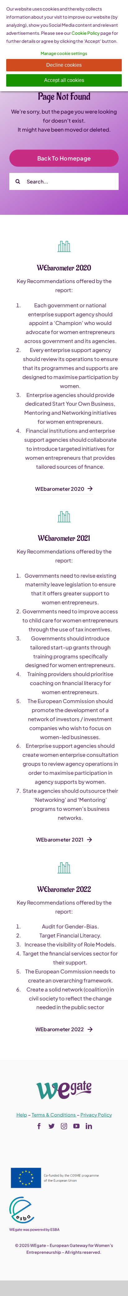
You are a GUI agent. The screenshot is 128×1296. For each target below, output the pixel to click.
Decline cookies (64, 65)
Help (21, 1115)
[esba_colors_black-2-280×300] (21, 1199)
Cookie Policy (85, 33)
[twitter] (51, 1126)
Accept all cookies (64, 80)
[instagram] (64, 1126)
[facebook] (39, 1126)
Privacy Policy (96, 1115)
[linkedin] (89, 1126)
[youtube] (76, 1126)
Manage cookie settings (64, 53)
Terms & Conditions (54, 1115)
